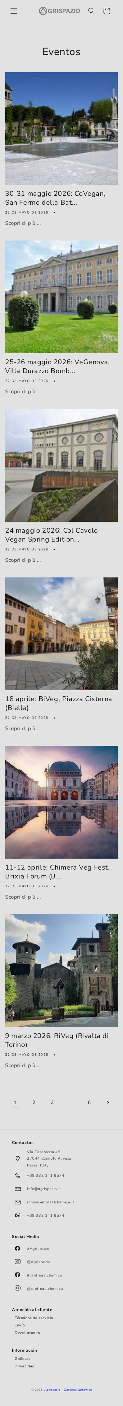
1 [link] (15, 1102)
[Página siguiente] (107, 1102)
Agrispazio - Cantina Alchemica (68, 1390)
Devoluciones (27, 1332)
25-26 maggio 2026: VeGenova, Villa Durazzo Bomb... (57, 367)
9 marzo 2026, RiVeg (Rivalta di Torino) (57, 1040)
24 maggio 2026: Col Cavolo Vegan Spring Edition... (51, 535)
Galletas (22, 1358)
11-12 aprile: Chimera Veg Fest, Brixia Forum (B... (57, 872)
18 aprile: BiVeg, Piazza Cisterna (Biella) (58, 703)
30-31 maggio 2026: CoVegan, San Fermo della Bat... (55, 198)
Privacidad (25, 1366)
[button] (13, 10)
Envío (20, 1325)
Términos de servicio (34, 1318)
